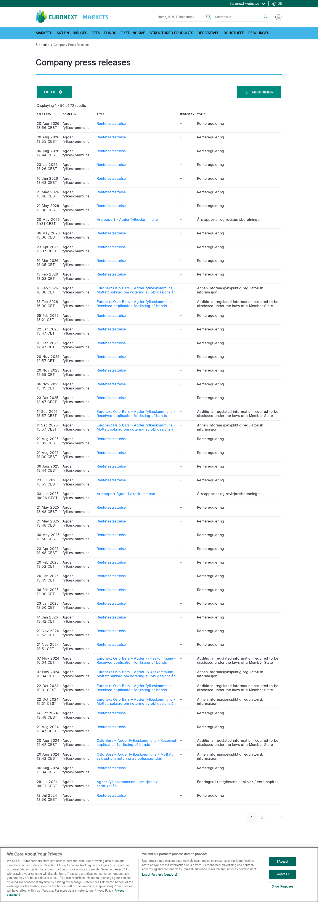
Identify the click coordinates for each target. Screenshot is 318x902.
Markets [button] (44, 33)
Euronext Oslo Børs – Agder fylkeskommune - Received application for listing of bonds (136, 304)
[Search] (208, 16)
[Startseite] (72, 16)
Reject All (282, 874)
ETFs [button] (96, 33)
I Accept (282, 861)
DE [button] (279, 3)
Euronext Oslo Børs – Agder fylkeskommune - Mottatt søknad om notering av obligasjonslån (136, 290)
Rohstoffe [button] (234, 33)
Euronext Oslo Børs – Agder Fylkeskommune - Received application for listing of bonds (136, 660)
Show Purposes (283, 886)
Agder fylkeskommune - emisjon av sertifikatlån (127, 784)
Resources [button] (258, 33)
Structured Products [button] (171, 33)
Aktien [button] (62, 33)
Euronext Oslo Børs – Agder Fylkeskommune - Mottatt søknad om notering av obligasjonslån (136, 674)
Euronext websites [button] (245, 3)
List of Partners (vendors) (159, 874)
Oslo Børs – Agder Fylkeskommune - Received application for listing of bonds (136, 743)
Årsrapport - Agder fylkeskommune (127, 220)
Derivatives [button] (208, 33)
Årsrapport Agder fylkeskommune (126, 494)
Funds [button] (110, 33)
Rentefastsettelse (111, 124)
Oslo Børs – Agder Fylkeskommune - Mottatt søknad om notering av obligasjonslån (135, 756)
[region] (159, 874)
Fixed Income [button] (132, 33)
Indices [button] (80, 33)
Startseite (42, 44)
